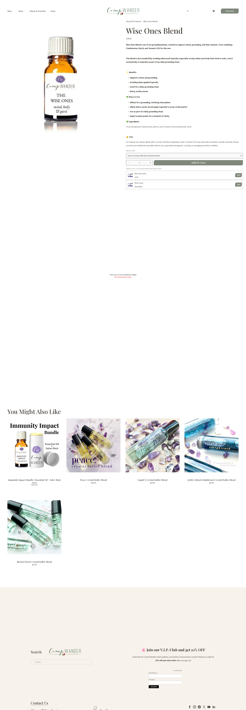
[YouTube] (208, 706)
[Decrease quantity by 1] (128, 163)
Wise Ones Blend (150, 21)
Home (53, 11)
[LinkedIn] (213, 706)
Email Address (153, 673)
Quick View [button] (34, 445)
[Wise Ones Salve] (130, 175)
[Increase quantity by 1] (150, 163)
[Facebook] (189, 706)
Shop (9, 11)
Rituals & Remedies (38, 11)
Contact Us (39, 703)
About (20, 11)
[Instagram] (194, 706)
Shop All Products (133, 21)
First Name (152, 679)
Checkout (230, 11)
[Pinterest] (199, 706)
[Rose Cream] (130, 184)
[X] (204, 706)
